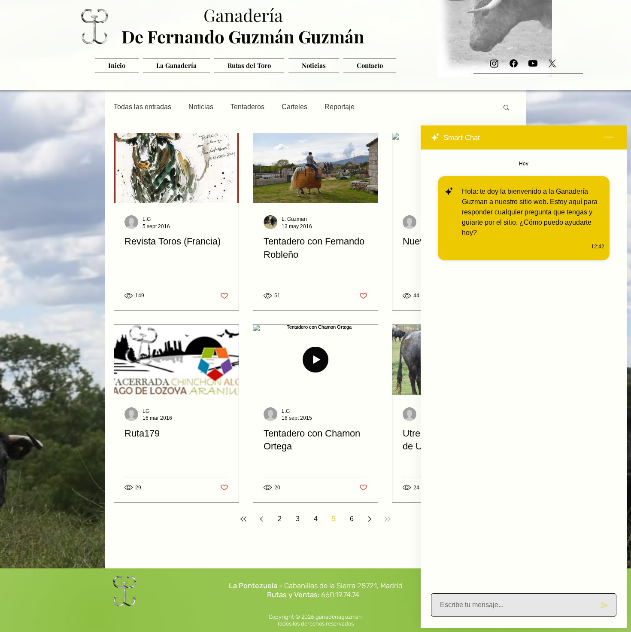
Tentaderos (247, 106)
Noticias (200, 106)
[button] (506, 108)
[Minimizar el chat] (609, 137)
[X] (552, 63)
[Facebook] (513, 63)
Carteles (294, 106)
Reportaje (340, 106)
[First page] (243, 519)
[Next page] (369, 519)
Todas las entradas (142, 106)
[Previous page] (261, 519)
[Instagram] (494, 63)
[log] (524, 369)
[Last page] (387, 519)
